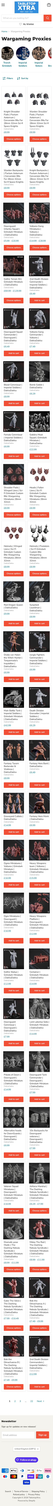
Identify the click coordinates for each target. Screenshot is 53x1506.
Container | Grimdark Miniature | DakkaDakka (39, 974)
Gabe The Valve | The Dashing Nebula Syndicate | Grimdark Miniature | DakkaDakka (13, 1306)
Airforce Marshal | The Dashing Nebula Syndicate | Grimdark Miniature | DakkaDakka (39, 1192)
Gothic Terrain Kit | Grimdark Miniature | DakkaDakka (13, 282)
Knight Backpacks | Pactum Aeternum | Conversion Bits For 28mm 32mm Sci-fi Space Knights (39, 176)
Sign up (42, 1435)
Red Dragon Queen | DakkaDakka (13, 606)
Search (8, 1491)
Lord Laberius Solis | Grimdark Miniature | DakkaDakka (39, 1024)
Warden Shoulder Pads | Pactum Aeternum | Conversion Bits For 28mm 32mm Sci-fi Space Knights (39, 118)
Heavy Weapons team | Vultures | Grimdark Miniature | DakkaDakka (39, 867)
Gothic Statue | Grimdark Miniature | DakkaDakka (13, 974)
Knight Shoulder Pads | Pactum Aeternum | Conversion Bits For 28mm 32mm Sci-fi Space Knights (13, 118)
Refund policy (19, 1494)
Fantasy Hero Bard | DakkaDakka (39, 765)
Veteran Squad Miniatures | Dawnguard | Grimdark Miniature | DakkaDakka (13, 1192)
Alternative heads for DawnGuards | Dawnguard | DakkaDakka (12, 1135)
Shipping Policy (38, 1491)
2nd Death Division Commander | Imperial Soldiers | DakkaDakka (39, 283)
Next (39, 1401)
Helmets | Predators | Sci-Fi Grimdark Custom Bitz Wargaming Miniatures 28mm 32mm (39, 553)
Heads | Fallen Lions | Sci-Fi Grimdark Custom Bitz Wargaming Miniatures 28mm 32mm (38, 494)
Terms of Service (21, 1491)
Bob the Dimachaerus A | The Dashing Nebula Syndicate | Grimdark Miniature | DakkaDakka (39, 1308)
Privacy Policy (34, 1494)
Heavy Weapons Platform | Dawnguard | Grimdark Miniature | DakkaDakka (39, 922)
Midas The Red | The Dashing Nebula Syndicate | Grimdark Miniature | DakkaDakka (39, 1248)
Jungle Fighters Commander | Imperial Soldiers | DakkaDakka (38, 659)
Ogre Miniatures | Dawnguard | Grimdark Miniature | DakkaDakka (13, 920)
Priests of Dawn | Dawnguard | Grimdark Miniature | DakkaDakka (13, 1079)
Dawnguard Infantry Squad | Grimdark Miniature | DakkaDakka (13, 230)
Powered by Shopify (26, 1500)
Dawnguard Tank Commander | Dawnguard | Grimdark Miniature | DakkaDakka (39, 1080)
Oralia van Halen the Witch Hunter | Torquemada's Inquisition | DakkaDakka (13, 660)
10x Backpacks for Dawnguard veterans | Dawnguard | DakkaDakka (39, 1136)
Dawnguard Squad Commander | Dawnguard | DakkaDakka (13, 336)
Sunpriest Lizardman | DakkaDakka (36, 607)
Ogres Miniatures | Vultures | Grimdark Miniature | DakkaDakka (13, 867)
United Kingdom (25, 1449)
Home (4, 31)
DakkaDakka (9, 129)
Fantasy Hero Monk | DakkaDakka (39, 818)
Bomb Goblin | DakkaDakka (37, 386)
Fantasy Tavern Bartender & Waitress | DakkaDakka (11, 768)
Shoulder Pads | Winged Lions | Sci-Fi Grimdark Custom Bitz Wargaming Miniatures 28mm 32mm (13, 494)
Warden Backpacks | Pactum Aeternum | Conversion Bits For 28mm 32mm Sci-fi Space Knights (13, 176)
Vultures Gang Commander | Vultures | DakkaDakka (37, 336)
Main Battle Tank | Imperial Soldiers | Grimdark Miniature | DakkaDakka (13, 715)
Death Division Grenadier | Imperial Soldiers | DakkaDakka (39, 715)
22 (31, 1401)
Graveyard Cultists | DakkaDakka (13, 818)
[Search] (48, 18)
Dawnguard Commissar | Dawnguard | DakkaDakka (10, 1026)
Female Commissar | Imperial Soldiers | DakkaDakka (13, 437)
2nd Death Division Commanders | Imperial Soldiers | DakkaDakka (39, 1363)
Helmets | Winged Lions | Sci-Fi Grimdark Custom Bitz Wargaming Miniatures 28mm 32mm (13, 553)
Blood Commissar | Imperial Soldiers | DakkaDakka (13, 387)
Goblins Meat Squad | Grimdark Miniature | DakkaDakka (38, 439)
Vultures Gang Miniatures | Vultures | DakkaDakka (37, 230)
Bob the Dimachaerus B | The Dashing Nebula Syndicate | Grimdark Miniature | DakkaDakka (13, 1366)
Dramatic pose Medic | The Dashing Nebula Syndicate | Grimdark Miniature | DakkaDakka (13, 1249)
